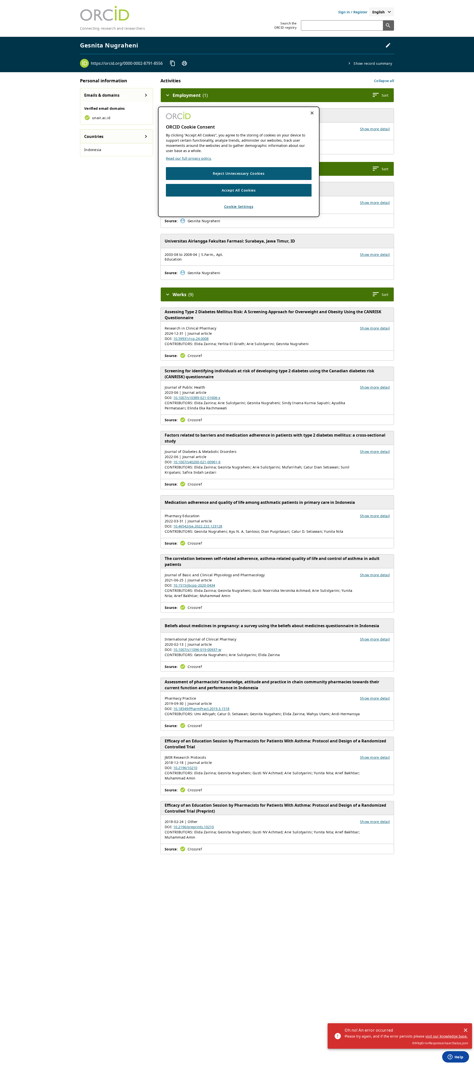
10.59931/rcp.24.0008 (191, 338)
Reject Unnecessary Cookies (238, 173)
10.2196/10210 (185, 767)
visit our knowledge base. (446, 1036)
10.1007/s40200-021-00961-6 (196, 462)
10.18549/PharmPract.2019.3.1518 (201, 708)
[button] (384, 80)
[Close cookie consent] (312, 113)
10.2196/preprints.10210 (193, 826)
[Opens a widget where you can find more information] (455, 1057)
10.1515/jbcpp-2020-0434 (194, 585)
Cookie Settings (239, 206)
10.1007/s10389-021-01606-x (196, 397)
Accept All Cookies (239, 190)
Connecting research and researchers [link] (112, 28)
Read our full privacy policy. (189, 158)
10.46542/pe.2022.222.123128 (197, 526)
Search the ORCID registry (285, 25)
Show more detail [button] (375, 129)
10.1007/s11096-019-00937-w (197, 649)
